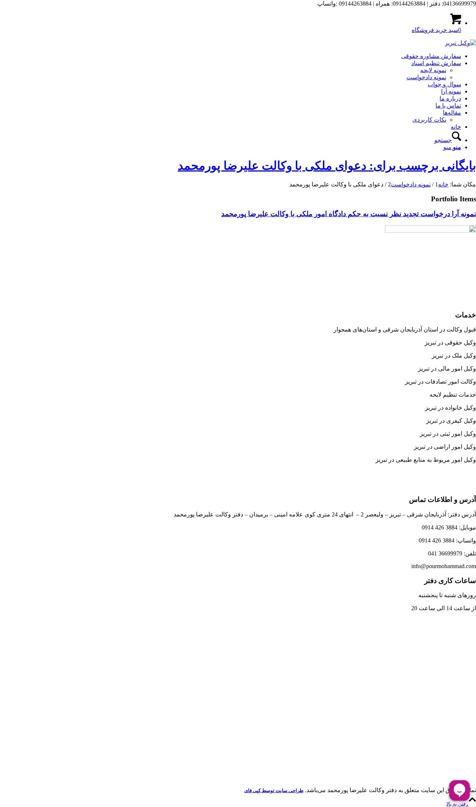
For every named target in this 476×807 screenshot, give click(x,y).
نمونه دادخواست (426, 77)
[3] (460, 43)
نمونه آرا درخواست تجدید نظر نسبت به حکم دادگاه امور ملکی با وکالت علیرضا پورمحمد (348, 214)
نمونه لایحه (433, 70)
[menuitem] (230, 56)
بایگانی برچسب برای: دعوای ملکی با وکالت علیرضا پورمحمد (327, 165)
